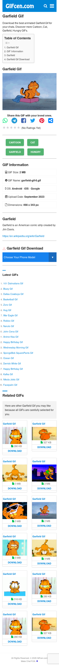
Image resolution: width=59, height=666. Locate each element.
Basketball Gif (10, 299)
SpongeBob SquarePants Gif (18, 352)
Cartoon (15, 142)
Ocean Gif (8, 358)
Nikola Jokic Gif (11, 379)
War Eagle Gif (10, 315)
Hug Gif (7, 310)
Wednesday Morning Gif (15, 347)
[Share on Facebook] (25, 122)
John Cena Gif (10, 331)
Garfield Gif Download (18, 59)
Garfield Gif (13, 47)
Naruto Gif (8, 326)
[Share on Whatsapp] (7, 122)
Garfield (11, 55)
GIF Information (15, 51)
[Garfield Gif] (29, 91)
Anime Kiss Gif (10, 336)
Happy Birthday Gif (13, 342)
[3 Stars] (11, 127)
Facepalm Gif (10, 384)
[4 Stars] (15, 127)
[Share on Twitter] (34, 122)
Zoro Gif (7, 304)
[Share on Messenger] (52, 122)
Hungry (35, 151)
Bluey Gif (8, 288)
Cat (32, 142)
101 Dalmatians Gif (13, 283)
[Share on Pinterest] (43, 122)
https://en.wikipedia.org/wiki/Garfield (23, 236)
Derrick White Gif (12, 363)
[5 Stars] (18, 127)
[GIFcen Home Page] (19, 6)
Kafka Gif (8, 374)
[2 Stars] (7, 127)
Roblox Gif (8, 320)
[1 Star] (4, 127)
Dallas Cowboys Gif (13, 294)
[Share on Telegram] (15, 122)
